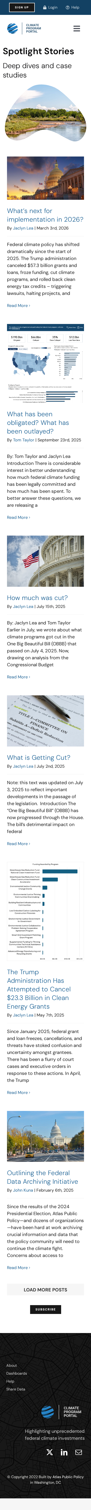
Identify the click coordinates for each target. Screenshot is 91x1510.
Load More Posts (45, 1290)
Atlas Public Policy (68, 1476)
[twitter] (50, 1452)
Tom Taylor (23, 440)
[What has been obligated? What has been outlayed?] (45, 363)
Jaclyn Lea (23, 228)
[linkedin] (64, 1452)
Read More (17, 305)
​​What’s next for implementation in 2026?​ (45, 215)
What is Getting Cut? (38, 757)
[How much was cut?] (45, 561)
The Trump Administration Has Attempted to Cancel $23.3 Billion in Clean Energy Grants (39, 989)
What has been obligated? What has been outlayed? (38, 423)
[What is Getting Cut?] (45, 720)
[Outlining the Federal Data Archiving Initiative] (45, 1136)
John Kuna (23, 1190)
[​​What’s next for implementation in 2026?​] (45, 178)
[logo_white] (61, 1404)
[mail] (79, 1452)
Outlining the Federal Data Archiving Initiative (42, 1177)
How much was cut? (37, 597)
